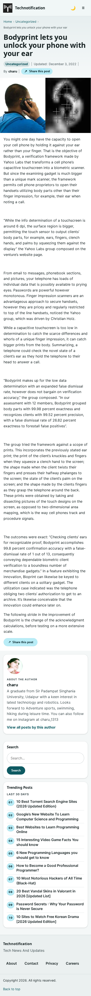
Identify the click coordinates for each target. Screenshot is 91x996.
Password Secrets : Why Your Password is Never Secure (50, 906)
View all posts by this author (31, 727)
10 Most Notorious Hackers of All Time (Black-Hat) (49, 880)
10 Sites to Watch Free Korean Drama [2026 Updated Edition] (47, 919)
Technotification (30, 7)
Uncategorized (17, 64)
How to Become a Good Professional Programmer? (47, 868)
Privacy (52, 963)
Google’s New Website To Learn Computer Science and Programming (47, 816)
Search (16, 770)
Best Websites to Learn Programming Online (47, 829)
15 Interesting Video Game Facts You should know (47, 842)
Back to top (11, 989)
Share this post (37, 71)
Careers (72, 963)
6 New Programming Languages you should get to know (47, 855)
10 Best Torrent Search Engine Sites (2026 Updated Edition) (46, 803)
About (11, 963)
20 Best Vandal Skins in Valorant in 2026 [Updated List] (46, 893)
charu (12, 71)
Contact (31, 963)
